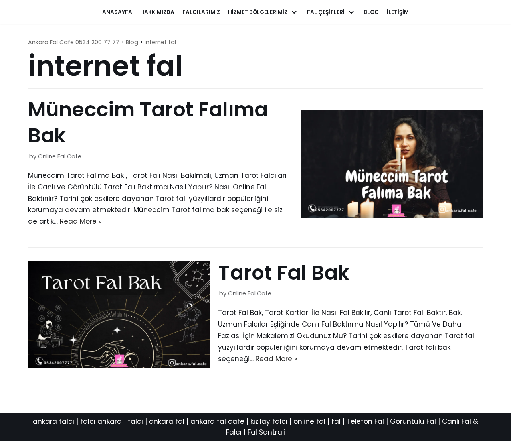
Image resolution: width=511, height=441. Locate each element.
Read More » (81, 221)
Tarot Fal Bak (283, 272)
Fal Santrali (266, 432)
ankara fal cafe (217, 421)
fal (336, 421)
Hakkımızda (157, 12)
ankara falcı (53, 421)
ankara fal (166, 421)
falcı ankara (101, 421)
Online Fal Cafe (59, 156)
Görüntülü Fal (413, 421)
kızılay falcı (268, 421)
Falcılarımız (201, 12)
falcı (135, 421)
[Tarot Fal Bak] (119, 365)
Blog (371, 12)
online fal (309, 421)
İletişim (398, 12)
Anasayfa (117, 12)
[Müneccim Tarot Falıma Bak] (392, 215)
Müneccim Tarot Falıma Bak (148, 122)
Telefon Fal (365, 421)
